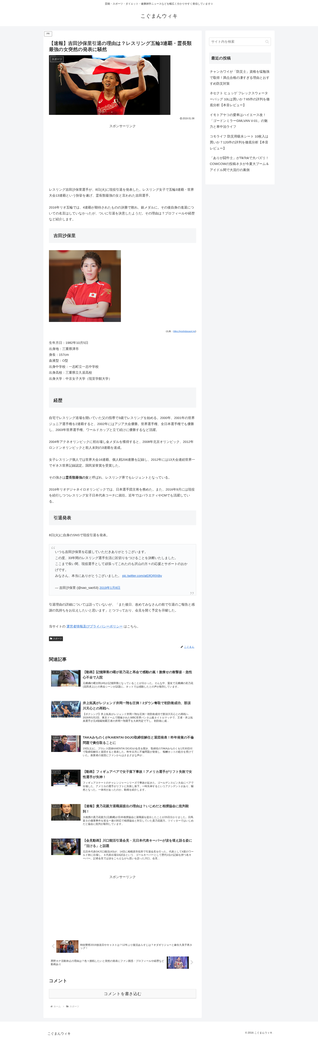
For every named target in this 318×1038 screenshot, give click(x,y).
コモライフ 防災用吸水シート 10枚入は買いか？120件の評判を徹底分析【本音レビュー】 (239, 142)
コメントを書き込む (123, 993)
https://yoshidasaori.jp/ (184, 331)
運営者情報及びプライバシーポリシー (94, 626)
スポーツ (57, 638)
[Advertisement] (122, 155)
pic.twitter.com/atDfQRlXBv (142, 576)
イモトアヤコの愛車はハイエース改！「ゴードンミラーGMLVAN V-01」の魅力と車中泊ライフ (239, 121)
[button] (267, 42)
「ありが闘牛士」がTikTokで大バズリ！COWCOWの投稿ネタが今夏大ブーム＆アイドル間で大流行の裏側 (239, 164)
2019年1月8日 (109, 588)
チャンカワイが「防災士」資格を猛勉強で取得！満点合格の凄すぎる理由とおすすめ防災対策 (239, 77)
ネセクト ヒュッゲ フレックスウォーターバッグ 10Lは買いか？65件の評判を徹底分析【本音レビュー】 (240, 99)
